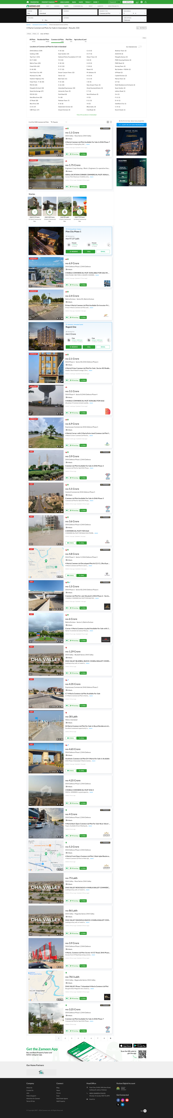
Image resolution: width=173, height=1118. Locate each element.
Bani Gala (62, 79)
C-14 (117, 107)
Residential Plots (43, 40)
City (41, 11)
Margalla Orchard (37, 88)
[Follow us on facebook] (119, 1102)
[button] (32, 13)
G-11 (89, 79)
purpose (30, 11)
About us (29, 1087)
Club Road (91, 110)
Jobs (27, 1093)
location (66, 11)
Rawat (90, 69)
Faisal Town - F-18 (37, 82)
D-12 (61, 66)
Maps (81, 2)
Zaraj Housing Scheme (95, 88)
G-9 (117, 82)
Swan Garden (120, 88)
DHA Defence (36, 51)
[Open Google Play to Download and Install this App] (140, 1047)
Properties (34, 2)
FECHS (33, 94)
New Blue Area (36, 97)
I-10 (89, 82)
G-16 (61, 85)
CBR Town (34, 110)
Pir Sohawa (91, 72)
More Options (127, 17)
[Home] (27, 2)
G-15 (33, 107)
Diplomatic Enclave (65, 107)
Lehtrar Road (120, 91)
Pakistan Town (63, 100)
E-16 (60, 103)
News (58, 1090)
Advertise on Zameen (33, 1098)
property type (104, 11)
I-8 (89, 103)
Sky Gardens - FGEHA (123, 69)
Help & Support (31, 1096)
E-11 (89, 100)
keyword (66, 17)
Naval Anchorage (36, 91)
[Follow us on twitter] (119, 1106)
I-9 (89, 97)
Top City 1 (35, 57)
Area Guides (64, 2)
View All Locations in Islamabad (86, 115)
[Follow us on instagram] (123, 1102)
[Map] (57, 155)
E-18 (61, 63)
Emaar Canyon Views (66, 72)
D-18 (33, 69)
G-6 (117, 94)
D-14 (117, 100)
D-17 (89, 54)
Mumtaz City (35, 75)
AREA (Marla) (127, 11)
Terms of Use (30, 1101)
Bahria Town (35, 63)
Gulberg (34, 54)
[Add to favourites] (62, 155)
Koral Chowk (120, 110)
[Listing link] (70, 141)
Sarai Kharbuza (92, 94)
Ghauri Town (92, 57)
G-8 (89, 60)
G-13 (89, 51)
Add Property (60, 1101)
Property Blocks (49, 2)
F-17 (61, 69)
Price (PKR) (30, 17)
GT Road (34, 100)
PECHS (33, 85)
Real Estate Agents (62, 1098)
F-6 (60, 97)
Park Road (62, 94)
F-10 (61, 51)
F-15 (61, 82)
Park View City (36, 72)
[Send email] (66, 154)
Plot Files (69, 40)
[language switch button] (137, 2)
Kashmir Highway (37, 79)
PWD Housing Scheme (123, 60)
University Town (64, 91)
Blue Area (34, 103)
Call (84, 154)
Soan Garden (63, 54)
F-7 (89, 91)
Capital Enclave (121, 75)
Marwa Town (120, 79)
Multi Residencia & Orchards (125, 85)
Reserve (75, 251)
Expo (58, 1096)
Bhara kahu (91, 107)
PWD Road (119, 63)
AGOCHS (119, 54)
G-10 (89, 63)
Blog (74, 2)
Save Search (143, 28)
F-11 (117, 97)
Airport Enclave (64, 110)
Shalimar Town (120, 51)
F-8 (60, 60)
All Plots (32, 40)
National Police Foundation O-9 (69, 57)
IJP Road (119, 72)
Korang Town (120, 66)
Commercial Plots (57, 40)
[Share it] (59, 155)
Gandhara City (120, 103)
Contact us (29, 1090)
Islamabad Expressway (66, 88)
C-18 (89, 66)
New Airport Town (93, 85)
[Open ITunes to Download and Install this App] (126, 1047)
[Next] (110, 1038)
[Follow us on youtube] (127, 1102)
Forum (58, 1093)
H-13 (89, 75)
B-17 (33, 60)
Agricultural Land (80, 40)
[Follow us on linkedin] (123, 1106)
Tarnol (61, 75)
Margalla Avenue (121, 57)
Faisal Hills (35, 66)
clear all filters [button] (44, 34)
